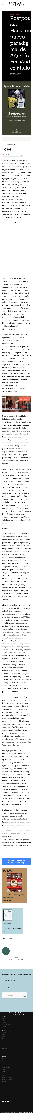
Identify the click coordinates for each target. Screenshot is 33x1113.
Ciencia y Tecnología (6, 1024)
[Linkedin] (8, 149)
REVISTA (4, 1075)
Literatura (4, 1026)
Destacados (4, 1081)
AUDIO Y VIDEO (6, 1067)
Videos (3, 1069)
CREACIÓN (4, 1049)
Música (3, 1036)
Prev (4, 885)
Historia (3, 1059)
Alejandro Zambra (16, 959)
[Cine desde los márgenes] (14, 883)
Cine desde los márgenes (14, 895)
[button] (3, 4)
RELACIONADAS (7, 966)
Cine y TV (4, 1032)
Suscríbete (7, 900)
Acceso (3, 1088)
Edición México (8, 898)
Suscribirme (4, 1090)
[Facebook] (3, 149)
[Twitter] (5, 149)
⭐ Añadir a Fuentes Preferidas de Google (16, 861)
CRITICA (4, 1030)
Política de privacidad (27, 1112)
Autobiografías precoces (12, 928)
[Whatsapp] (10, 149)
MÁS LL (4, 1086)
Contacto (4, 1098)
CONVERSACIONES (7, 1043)
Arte (3, 1038)
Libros (12, 14)
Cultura (3, 1018)
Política (3, 1020)
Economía (4, 1022)
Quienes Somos (5, 1094)
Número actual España (7, 1079)
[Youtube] (8, 1101)
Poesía (17, 14)
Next (25, 885)
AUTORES (22, 966)
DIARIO (4, 1016)
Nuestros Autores (6, 1096)
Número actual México (7, 1077)
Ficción (3, 1053)
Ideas (3, 1061)
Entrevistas (4, 1045)
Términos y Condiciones (16, 1112)
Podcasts (4, 1071)
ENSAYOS (4, 1056)
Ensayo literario (8, 938)
